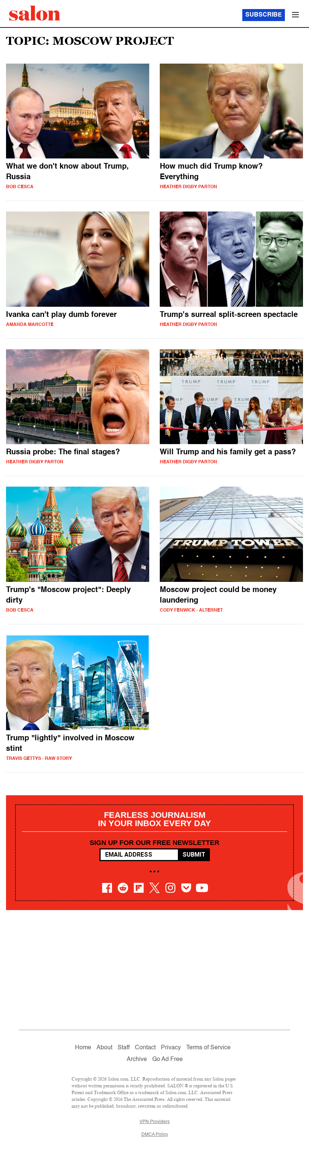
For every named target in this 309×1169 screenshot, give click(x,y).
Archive (137, 1059)
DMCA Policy (154, 1134)
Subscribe (263, 15)
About (104, 1048)
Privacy (171, 1048)
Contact (145, 1048)
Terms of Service (208, 1048)
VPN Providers (154, 1122)
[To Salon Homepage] (34, 13)
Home (83, 1048)
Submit (193, 854)
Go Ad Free (167, 1059)
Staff (124, 1048)
